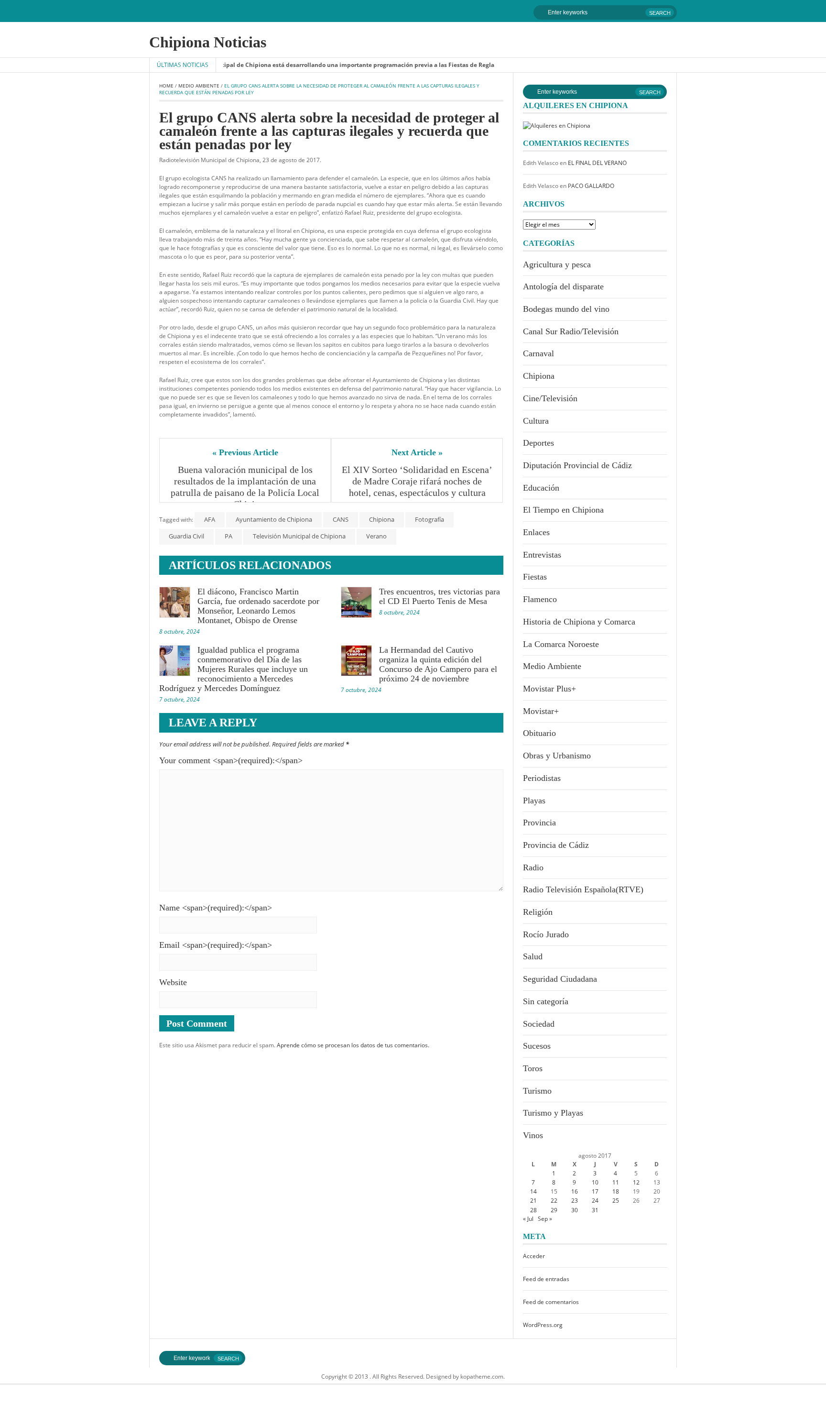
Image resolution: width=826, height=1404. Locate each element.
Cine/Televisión (550, 398)
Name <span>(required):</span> (215, 907)
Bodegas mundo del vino (566, 309)
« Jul (528, 1219)
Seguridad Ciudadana (560, 979)
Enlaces (536, 532)
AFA (209, 519)
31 (595, 1210)
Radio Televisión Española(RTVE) (583, 889)
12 (636, 1182)
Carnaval (538, 353)
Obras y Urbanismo (557, 755)
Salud (533, 956)
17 (595, 1191)
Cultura (536, 421)
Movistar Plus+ (549, 688)
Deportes (538, 443)
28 (533, 1210)
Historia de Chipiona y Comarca (579, 621)
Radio (533, 867)
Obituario (539, 733)
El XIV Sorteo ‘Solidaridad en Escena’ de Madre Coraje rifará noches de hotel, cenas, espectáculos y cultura (417, 481)
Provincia (539, 822)
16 (574, 1191)
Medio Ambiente (198, 85)
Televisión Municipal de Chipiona (299, 536)
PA (228, 536)
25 (615, 1200)
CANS (340, 519)
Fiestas (535, 576)
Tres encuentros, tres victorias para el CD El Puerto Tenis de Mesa (439, 596)
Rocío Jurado (546, 934)
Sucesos (537, 1046)
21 (533, 1200)
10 (595, 1182)
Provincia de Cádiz (556, 845)
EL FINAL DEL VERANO (597, 163)
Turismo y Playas (553, 1113)
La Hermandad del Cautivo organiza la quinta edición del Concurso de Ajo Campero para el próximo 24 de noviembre (438, 664)
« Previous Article (245, 452)
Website (173, 982)
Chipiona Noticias (207, 42)
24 (595, 1200)
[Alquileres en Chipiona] (556, 125)
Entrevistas (542, 554)
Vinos (533, 1135)
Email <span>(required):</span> (215, 945)
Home (166, 85)
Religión (538, 912)
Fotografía (429, 519)
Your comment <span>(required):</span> (231, 760)
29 (554, 1210)
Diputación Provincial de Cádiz (577, 465)
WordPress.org (543, 1325)
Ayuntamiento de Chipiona (274, 519)
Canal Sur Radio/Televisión (571, 331)
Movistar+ (541, 711)
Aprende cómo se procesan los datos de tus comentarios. (353, 1045)
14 (533, 1191)
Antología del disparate (563, 286)
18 (615, 1191)
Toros (533, 1068)
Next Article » (417, 452)
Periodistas (542, 778)
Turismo (537, 1091)
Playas (534, 800)
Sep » (545, 1219)
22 (554, 1200)
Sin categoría (545, 1001)
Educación (541, 488)
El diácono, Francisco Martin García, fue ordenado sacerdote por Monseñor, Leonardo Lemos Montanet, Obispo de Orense (258, 606)
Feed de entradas (546, 1279)
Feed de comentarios (551, 1302)
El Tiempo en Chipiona (563, 510)
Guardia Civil (186, 536)
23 (574, 1200)
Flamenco (540, 599)
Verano (376, 536)
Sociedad (538, 1024)
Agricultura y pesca (557, 264)
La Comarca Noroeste (561, 644)
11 (615, 1182)
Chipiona (381, 519)
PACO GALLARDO (591, 186)
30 (574, 1210)
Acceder (534, 1256)
